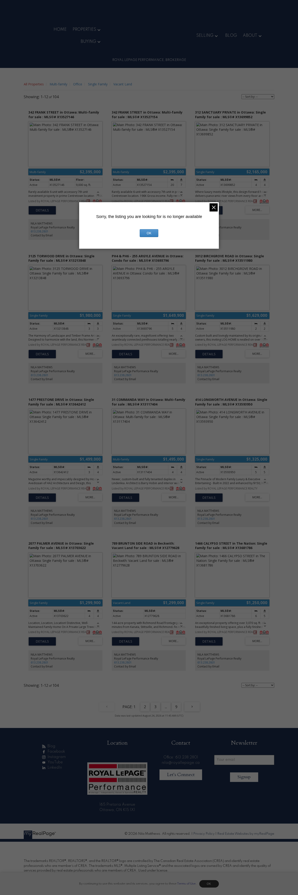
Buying (88, 42)
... (166, 706)
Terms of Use (186, 883)
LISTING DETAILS (42, 210)
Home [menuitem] (60, 29)
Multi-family (58, 84)
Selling (204, 36)
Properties (84, 29)
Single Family (98, 84)
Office (77, 84)
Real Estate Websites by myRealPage (245, 833)
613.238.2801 (39, 231)
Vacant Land (122, 84)
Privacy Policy (204, 833)
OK (209, 883)
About (250, 36)
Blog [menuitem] (231, 36)
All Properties (34, 84)
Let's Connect (181, 774)
